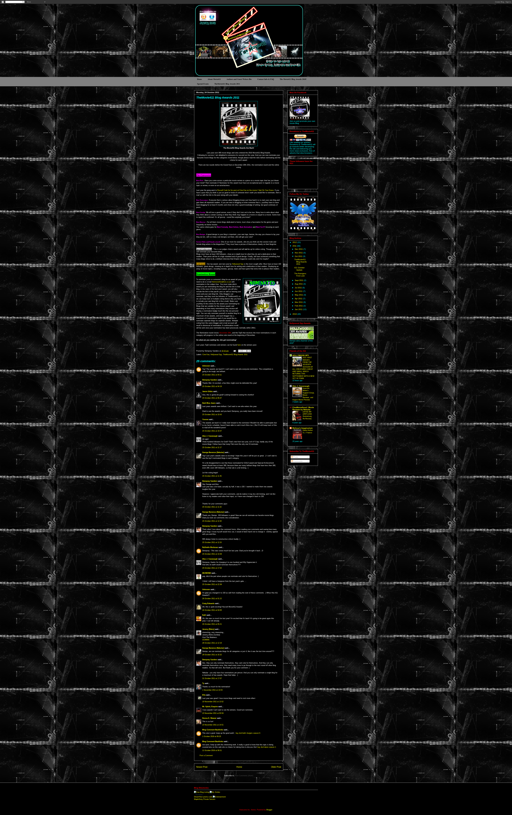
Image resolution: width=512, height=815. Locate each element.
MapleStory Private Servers (204, 799)
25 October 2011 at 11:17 (212, 447)
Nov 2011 (299, 253)
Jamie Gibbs (207, 391)
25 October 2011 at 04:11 (212, 375)
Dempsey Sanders (209, 380)
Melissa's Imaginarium (302, 428)
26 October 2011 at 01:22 (212, 599)
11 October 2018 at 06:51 (212, 750)
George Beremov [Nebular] (213, 452)
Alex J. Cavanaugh (210, 436)
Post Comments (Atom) (244, 776)
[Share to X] (244, 351)
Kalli (204, 615)
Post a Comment (206, 755)
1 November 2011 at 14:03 (212, 690)
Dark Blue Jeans (209, 403)
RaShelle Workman (210, 547)
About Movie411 (214, 79)
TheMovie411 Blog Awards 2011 (227, 83)
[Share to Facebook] (247, 351)
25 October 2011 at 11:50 (212, 521)
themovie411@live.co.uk (221, 282)
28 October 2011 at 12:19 (212, 643)
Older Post (276, 767)
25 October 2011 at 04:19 (212, 386)
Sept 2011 (299, 280)
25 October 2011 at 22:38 (212, 584)
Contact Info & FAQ (265, 79)
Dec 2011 (299, 249)
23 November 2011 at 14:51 (212, 725)
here (239, 345)
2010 (295, 314)
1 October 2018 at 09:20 (211, 736)
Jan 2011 (299, 309)
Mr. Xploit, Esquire (210, 707)
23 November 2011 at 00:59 (212, 713)
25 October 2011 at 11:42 (212, 507)
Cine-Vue (205, 354)
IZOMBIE (206, 640)
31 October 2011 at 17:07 (212, 678)
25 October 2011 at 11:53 (212, 542)
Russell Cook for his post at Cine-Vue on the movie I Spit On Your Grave (245, 190)
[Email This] (239, 351)
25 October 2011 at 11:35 (212, 476)
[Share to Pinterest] (249, 351)
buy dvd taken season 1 (266, 747)
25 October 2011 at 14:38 (212, 554)
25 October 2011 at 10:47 (212, 431)
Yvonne (205, 419)
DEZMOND (206, 573)
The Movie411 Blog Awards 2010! (293, 79)
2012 (295, 242)
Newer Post (201, 767)
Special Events (203, 83)
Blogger (269, 810)
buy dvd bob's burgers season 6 (248, 733)
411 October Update (299, 269)
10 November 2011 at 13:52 (212, 702)
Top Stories (199, 794)
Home (199, 79)
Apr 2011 (299, 298)
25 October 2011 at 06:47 (212, 398)
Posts (295, 457)
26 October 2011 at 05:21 (212, 624)
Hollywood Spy (237, 264)
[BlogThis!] (242, 351)
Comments (298, 461)
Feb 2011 (299, 306)
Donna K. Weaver (209, 718)
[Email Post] (235, 351)
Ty (203, 683)
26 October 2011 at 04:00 (212, 610)
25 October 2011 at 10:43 (212, 415)
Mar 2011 (299, 302)
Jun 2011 (299, 291)
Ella (203, 695)
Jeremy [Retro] (208, 629)
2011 (295, 246)
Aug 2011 (299, 284)
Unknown (206, 366)
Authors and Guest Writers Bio (239, 79)
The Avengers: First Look (300, 274)
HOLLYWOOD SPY (300, 355)
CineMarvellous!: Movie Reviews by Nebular (303, 408)
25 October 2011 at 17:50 (212, 568)
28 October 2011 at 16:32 (212, 655)
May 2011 (299, 295)
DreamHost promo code (203, 797)
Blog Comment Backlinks (212, 730)
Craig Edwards (208, 603)
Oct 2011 (299, 256)
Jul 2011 (298, 288)
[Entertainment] (219, 797)
